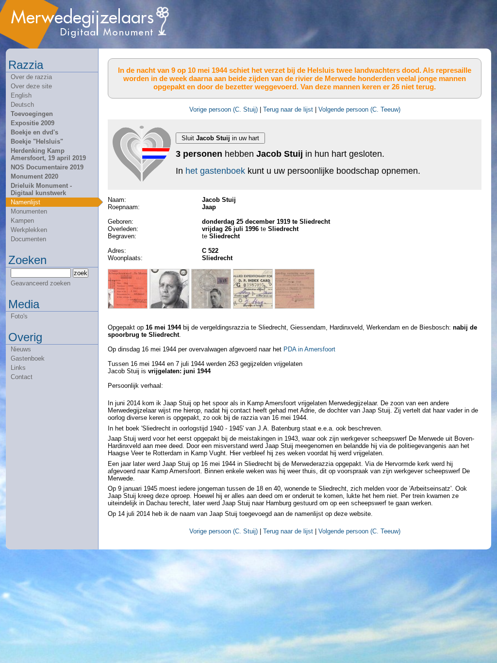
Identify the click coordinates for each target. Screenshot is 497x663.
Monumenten (29, 211)
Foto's (19, 316)
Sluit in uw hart (220, 138)
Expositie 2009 (32, 123)
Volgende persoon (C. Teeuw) (359, 109)
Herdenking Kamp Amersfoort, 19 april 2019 (48, 154)
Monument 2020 (34, 176)
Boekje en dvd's (34, 132)
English (21, 95)
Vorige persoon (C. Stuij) (223, 109)
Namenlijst (25, 202)
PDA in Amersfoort (309, 349)
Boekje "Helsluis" (37, 141)
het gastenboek (215, 171)
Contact (22, 377)
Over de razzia (31, 77)
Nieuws (21, 349)
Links (18, 367)
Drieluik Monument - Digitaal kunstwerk (41, 189)
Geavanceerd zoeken (40, 283)
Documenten (28, 239)
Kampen (22, 220)
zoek (80, 273)
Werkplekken (29, 229)
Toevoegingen (32, 113)
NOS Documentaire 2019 (47, 167)
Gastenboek (28, 358)
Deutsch (22, 104)
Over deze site (31, 86)
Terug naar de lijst (288, 109)
